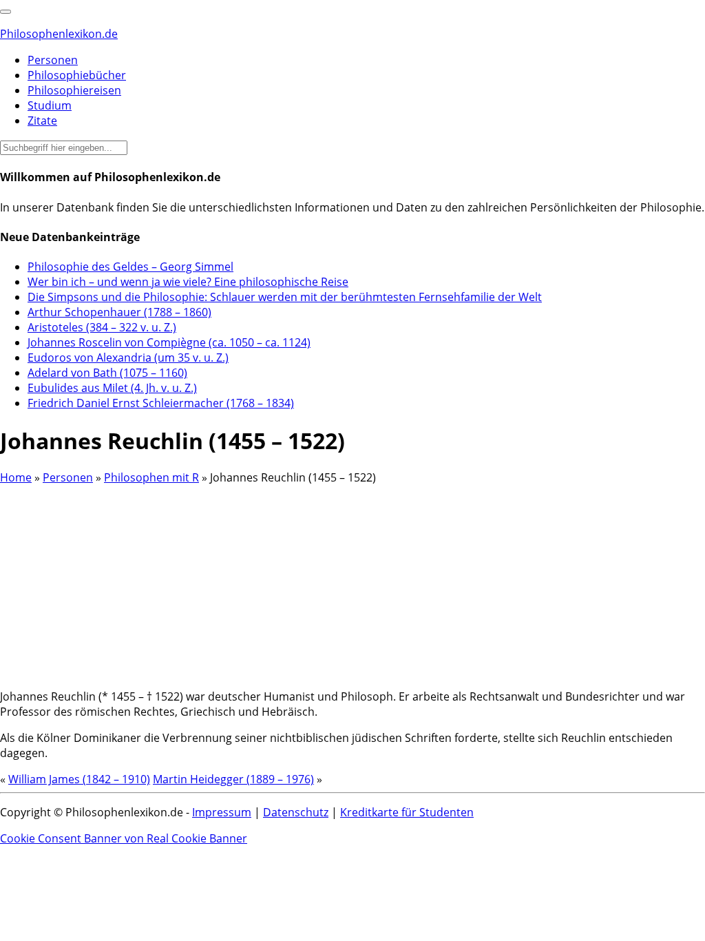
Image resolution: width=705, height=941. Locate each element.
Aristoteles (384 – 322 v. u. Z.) (102, 327)
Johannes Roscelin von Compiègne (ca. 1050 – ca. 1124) (169, 342)
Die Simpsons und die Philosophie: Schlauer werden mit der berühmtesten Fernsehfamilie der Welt (285, 296)
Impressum (221, 812)
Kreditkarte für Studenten (407, 812)
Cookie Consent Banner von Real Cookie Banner (123, 838)
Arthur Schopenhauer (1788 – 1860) (119, 312)
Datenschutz (295, 812)
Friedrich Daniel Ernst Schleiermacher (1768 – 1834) (161, 403)
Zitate (42, 120)
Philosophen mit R (151, 477)
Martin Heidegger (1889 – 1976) (233, 779)
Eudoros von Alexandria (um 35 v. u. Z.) (128, 357)
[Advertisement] (352, 581)
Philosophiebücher (77, 75)
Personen (53, 60)
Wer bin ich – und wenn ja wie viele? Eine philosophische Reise (188, 281)
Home (16, 477)
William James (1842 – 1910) (79, 779)
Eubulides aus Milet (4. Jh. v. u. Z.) (112, 387)
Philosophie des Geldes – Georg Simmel (130, 266)
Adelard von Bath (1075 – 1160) (107, 372)
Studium (50, 105)
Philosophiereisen (74, 90)
